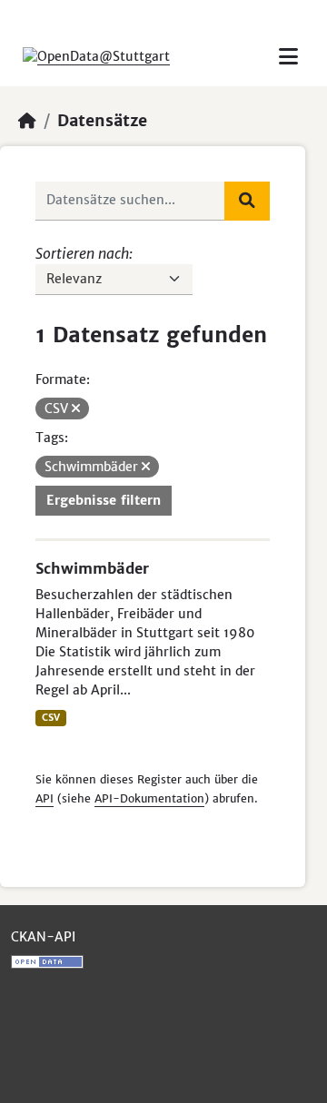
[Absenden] (247, 201)
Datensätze (102, 121)
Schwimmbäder (92, 568)
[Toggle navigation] (288, 57)
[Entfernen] (76, 408)
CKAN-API (43, 937)
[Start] (27, 121)
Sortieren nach (82, 253)
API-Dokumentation (149, 798)
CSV (51, 718)
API (44, 798)
